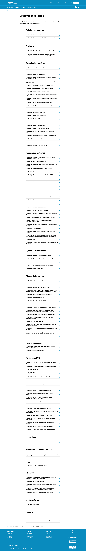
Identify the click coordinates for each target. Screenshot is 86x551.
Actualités (58, 2)
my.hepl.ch (70, 2)
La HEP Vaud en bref (22, 10)
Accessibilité (9, 548)
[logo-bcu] (72, 547)
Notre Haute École (13, 10)
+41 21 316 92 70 (49, 538)
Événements (52, 2)
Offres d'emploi (30, 536)
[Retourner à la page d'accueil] (7, 11)
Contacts (28, 538)
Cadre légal (30, 10)
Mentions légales (16, 548)
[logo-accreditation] (72, 541)
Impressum (33, 548)
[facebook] (7, 545)
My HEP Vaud (9, 537)
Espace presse (29, 537)
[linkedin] (12, 545)
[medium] (15, 545)
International (9, 536)
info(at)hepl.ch (49, 537)
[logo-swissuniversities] (72, 537)
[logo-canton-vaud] (72, 532)
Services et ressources (31, 534)
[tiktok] (17, 545)
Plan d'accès (29, 533)
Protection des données (25, 548)
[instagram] (10, 545)
